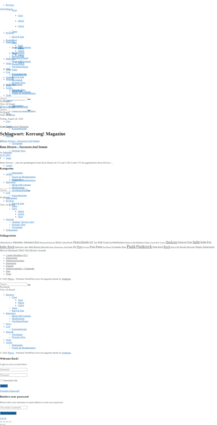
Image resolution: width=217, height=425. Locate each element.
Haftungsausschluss (15, 260)
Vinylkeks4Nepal (20, 106)
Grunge (162, 242)
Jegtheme (66, 279)
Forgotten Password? (10, 391)
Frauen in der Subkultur (134, 242)
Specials (10, 77)
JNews (11, 279)
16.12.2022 (5, 155)
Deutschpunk (81, 242)
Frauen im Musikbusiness (24, 180)
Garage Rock (155, 242)
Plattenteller (17, 173)
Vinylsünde (17, 84)
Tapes (14, 31)
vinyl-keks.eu (6, 9)
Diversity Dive (19, 151)
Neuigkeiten (11, 198)
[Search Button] (29, 190)
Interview (19, 247)
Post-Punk (96, 246)
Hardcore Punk (185, 242)
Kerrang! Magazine (19, 126)
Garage (147, 242)
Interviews (11, 42)
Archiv (9, 165)
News (8, 63)
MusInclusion (18, 64)
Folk (100, 242)
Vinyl (14, 10)
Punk (131, 246)
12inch (21, 26)
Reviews (10, 5)
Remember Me (10, 380)
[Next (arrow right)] (4, 424)
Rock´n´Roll (175, 247)
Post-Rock (107, 247)
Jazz (26, 247)
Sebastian (7, 152)
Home (3, 126)
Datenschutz (11, 258)
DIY (91, 242)
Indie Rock (7, 246)
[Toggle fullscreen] (7, 421)
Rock (167, 246)
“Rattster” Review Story (23, 222)
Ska (2, 250)
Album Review (6, 242)
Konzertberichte (19, 128)
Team (8, 95)
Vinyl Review (31, 250)
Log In (3, 418)
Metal (51, 247)
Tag (8, 126)
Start (8, 271)
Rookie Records (187, 247)
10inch (21, 21)
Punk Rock (157, 247)
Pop (79, 246)
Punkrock (144, 246)
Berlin (58, 242)
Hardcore (171, 242)
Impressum (11, 263)
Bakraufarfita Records (47, 242)
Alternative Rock (31, 242)
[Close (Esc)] (1, 421)
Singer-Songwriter (205, 247)
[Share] (4, 421)
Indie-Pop (206, 242)
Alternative (18, 242)
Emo (95, 242)
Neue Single (68, 247)
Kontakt (9, 266)
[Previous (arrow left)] (1, 424)
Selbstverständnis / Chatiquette (20, 268)
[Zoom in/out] (10, 421)
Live (8, 121)
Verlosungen (12, 230)
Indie (196, 242)
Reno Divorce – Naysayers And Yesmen (23, 146)
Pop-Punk (85, 247)
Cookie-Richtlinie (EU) (17, 255)
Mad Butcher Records (39, 247)
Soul (5, 250)
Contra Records (67, 242)
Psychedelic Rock (118, 247)
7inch (20, 15)
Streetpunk (13, 250)
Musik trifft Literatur (21, 61)
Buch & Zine (18, 37)
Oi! (75, 246)
